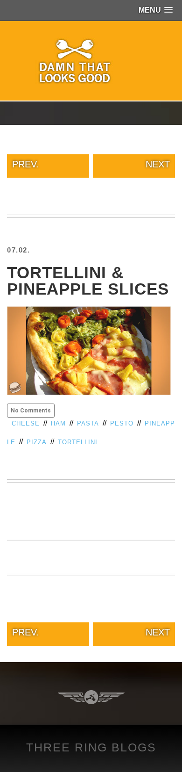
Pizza (37, 442)
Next (158, 164)
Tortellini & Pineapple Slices (88, 280)
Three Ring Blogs (91, 747)
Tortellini (78, 442)
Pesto (121, 423)
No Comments (31, 410)
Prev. (25, 164)
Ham (58, 423)
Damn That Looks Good (91, 60)
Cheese (26, 423)
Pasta (88, 423)
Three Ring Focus (91, 697)
